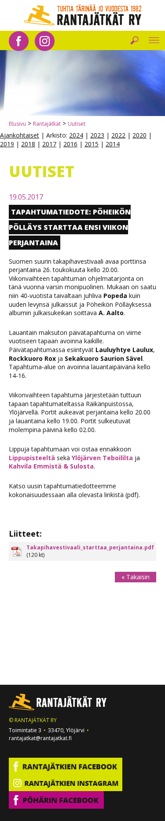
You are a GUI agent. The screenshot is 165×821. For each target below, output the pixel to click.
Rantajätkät (47, 123)
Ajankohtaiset (19, 135)
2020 (139, 135)
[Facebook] (19, 40)
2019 (7, 144)
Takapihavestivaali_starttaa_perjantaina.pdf (90, 547)
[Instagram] (45, 40)
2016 (70, 144)
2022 (118, 135)
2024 (76, 135)
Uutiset (76, 123)
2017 (49, 144)
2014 (113, 144)
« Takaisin (135, 577)
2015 (91, 144)
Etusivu (17, 123)
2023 (97, 135)
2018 (28, 144)
